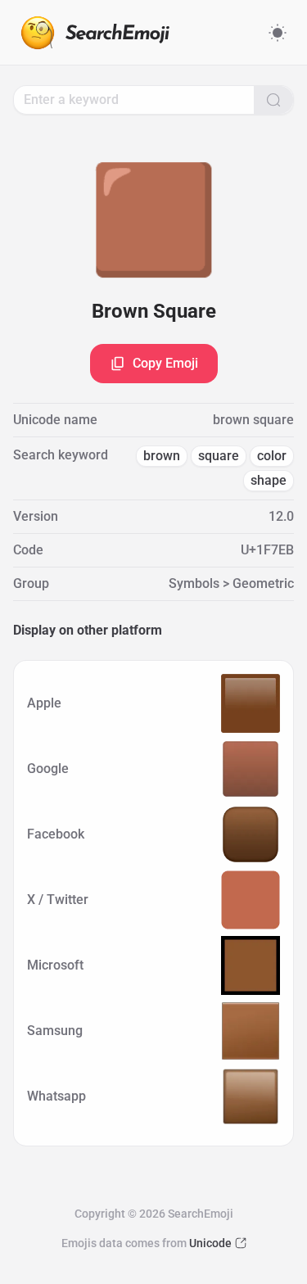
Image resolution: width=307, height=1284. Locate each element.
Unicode (210, 1243)
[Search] (273, 100)
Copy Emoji (165, 363)
